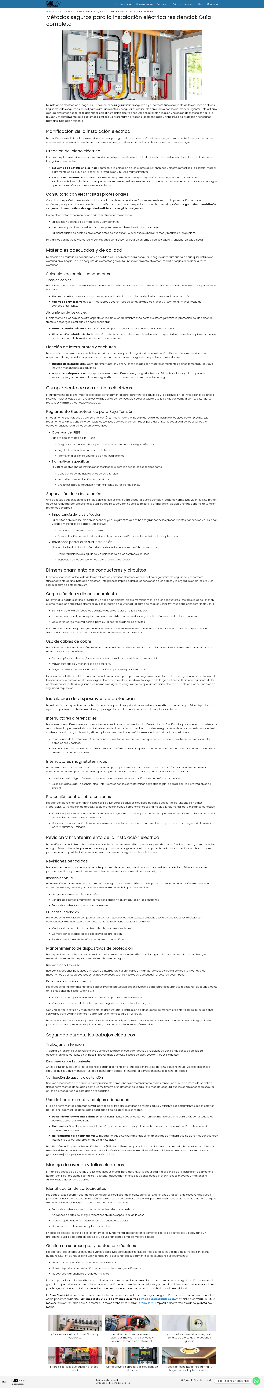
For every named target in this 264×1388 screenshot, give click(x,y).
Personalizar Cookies (119, 1383)
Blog (200, 4)
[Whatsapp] (256, 1381)
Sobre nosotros (144, 4)
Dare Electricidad (123, 4)
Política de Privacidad (107, 1380)
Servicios (161, 4)
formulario (147, 1303)
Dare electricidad (202, 1380)
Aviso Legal (101, 1383)
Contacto (212, 4)
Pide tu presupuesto (183, 4)
